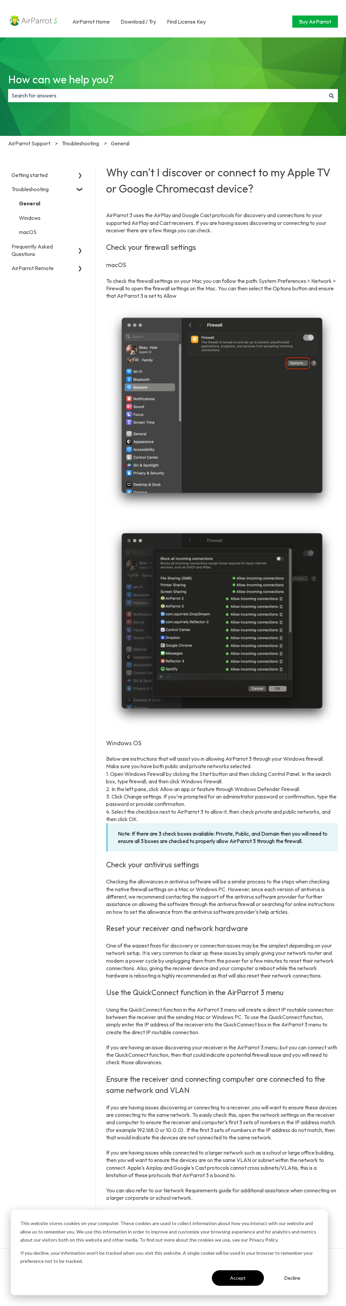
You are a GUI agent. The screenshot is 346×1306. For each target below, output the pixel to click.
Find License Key (186, 21)
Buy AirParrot (315, 21)
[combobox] (166, 95)
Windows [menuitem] (30, 217)
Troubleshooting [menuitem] (30, 189)
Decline (292, 1278)
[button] (80, 175)
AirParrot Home (91, 21)
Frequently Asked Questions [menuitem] (32, 250)
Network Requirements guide (197, 1190)
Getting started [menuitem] (29, 175)
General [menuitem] (29, 203)
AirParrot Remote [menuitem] (32, 268)
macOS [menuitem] (27, 232)
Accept (238, 1278)
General (120, 143)
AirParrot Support (29, 143)
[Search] (331, 95)
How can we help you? (61, 79)
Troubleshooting (80, 143)
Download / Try (138, 21)
